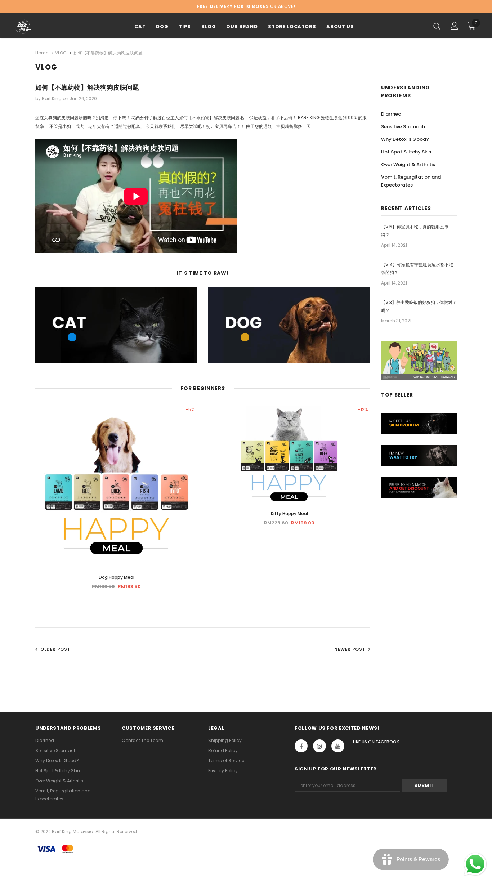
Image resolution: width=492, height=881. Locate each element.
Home (41, 53)
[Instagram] (319, 745)
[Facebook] (301, 745)
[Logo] (40, 26)
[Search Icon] (436, 26)
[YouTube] (337, 745)
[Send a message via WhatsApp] (475, 864)
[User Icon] (455, 26)
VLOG (61, 53)
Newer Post (349, 649)
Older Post (55, 649)
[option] (116, 500)
